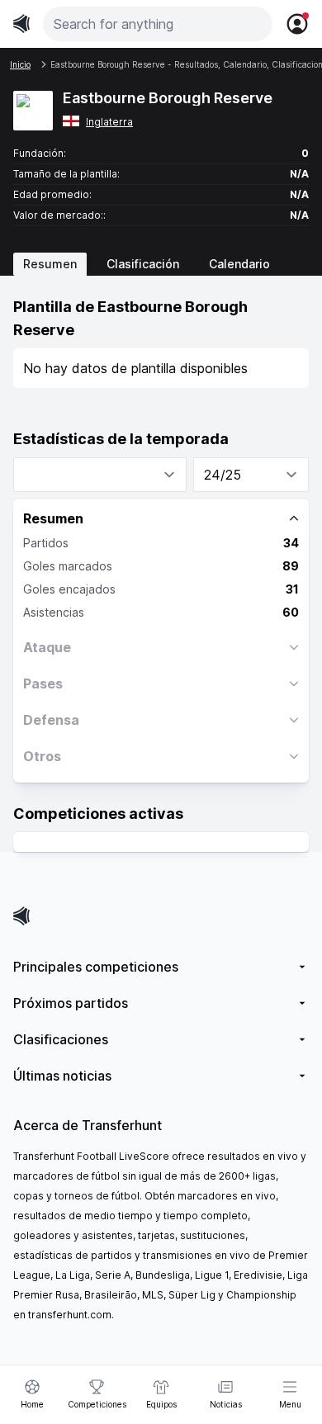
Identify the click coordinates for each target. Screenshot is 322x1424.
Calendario (239, 264)
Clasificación (143, 264)
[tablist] (161, 264)
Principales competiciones (95, 966)
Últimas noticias (62, 1075)
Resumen (50, 264)
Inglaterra (109, 122)
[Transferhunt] (161, 915)
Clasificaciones (60, 1039)
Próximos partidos (70, 1003)
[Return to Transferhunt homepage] (21, 23)
